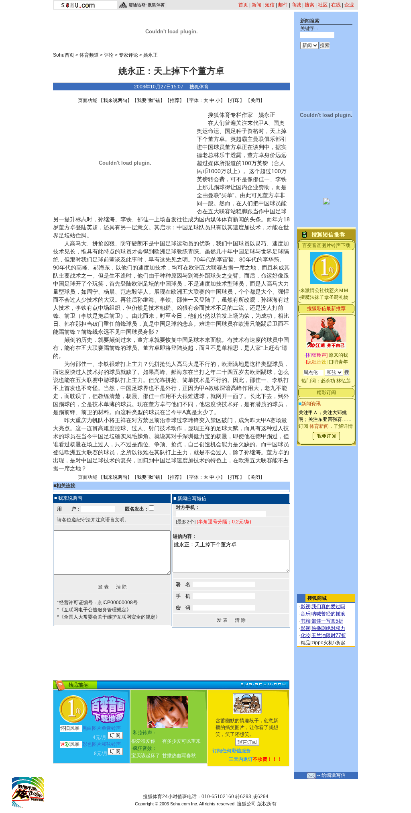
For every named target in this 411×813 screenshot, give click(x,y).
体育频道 (89, 55)
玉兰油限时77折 (328, 635)
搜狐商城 (317, 598)
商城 (296, 5)
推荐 (174, 100)
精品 (305, 642)
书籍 (305, 621)
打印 (235, 100)
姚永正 (150, 55)
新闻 (256, 5)
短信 (270, 5)
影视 (305, 606)
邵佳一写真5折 (327, 621)
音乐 (305, 614)
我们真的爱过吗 (328, 606)
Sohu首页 (63, 55)
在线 (336, 5)
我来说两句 (115, 100)
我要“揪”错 (148, 100)
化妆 (305, 635)
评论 (109, 55)
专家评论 (128, 55)
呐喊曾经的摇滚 (328, 614)
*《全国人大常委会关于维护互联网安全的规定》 (108, 617)
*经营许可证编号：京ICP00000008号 (97, 602)
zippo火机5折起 (328, 642)
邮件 (283, 5)
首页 (243, 5)
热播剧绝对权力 (328, 628)
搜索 (309, 5)
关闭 (255, 100)
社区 (323, 5)
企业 (349, 5)
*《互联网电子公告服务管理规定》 (94, 610)
